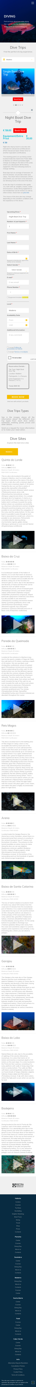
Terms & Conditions (18, 1375)
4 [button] (20, 105)
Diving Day (18, 1246)
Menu (32, 3)
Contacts (18, 1232)
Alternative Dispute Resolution (18, 1363)
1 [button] (13, 105)
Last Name (12, 242)
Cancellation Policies (18, 1366)
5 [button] (22, 105)
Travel (18, 1223)
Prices (18, 1229)
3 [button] (18, 105)
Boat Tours (18, 1217)
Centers (18, 1202)
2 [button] (15, 105)
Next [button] (34, 87)
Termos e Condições (21, 352)
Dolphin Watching (18, 1214)
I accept (14, 348)
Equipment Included (18, 297)
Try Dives (18, 1208)
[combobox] (18, 269)
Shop (18, 1226)
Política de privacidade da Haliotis (14, 348)
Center (18, 1240)
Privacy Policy (18, 1369)
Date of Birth (12, 252)
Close (32, 110)
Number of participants (16, 221)
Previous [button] (1, 87)
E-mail (10, 277)
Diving (18, 1220)
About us (18, 1249)
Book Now (18, 99)
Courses (18, 1205)
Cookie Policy (18, 1372)
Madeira (9, 452)
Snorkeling (18, 1211)
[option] (18, 85)
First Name (12, 233)
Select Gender (13, 265)
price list (26, 193)
